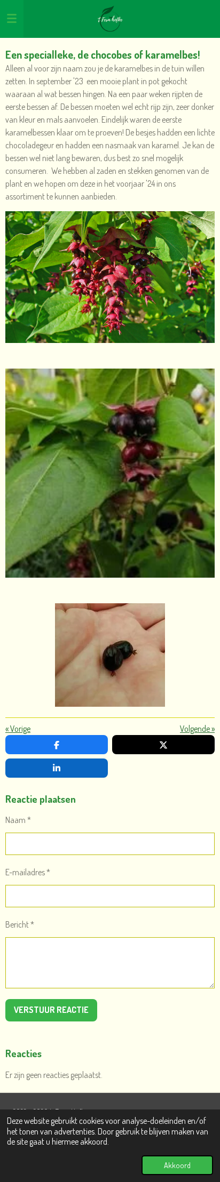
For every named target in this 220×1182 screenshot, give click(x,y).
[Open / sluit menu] (11, 18)
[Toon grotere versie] (110, 277)
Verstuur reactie (51, 1009)
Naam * (18, 819)
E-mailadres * (27, 872)
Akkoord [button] (177, 1165)
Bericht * (19, 924)
